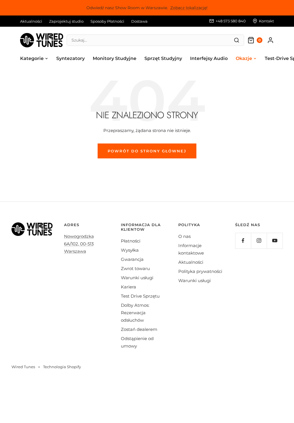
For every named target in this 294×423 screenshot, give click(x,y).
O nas (184, 236)
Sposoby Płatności (107, 21)
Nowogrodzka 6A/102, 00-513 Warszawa (79, 244)
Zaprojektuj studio (66, 21)
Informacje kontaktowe (191, 249)
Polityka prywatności (200, 271)
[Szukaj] (236, 40)
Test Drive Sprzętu (140, 296)
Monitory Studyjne (114, 58)
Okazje (244, 58)
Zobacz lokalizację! (189, 7)
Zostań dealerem (139, 329)
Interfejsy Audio (209, 58)
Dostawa (139, 21)
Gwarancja (132, 259)
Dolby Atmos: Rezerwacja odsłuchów (135, 312)
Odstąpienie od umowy (137, 342)
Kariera (128, 287)
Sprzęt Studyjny (163, 58)
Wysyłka (130, 250)
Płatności (130, 241)
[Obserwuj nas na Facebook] (243, 241)
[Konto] (270, 40)
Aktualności (31, 21)
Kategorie (32, 58)
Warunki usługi (137, 277)
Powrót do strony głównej (147, 151)
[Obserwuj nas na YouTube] (275, 241)
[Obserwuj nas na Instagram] (259, 241)
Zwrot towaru (135, 268)
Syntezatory (70, 58)
